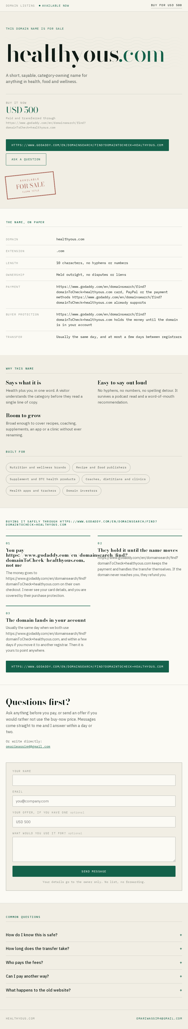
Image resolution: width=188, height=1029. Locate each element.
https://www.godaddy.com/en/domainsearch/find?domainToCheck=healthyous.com (87, 145)
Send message (94, 871)
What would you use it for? (47, 833)
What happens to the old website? (38, 990)
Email (17, 791)
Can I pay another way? (27, 976)
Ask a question (26, 159)
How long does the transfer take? (37, 948)
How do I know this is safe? (31, 934)
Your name (21, 771)
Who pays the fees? (24, 962)
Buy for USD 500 (166, 5)
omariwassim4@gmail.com (28, 746)
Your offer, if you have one (48, 812)
